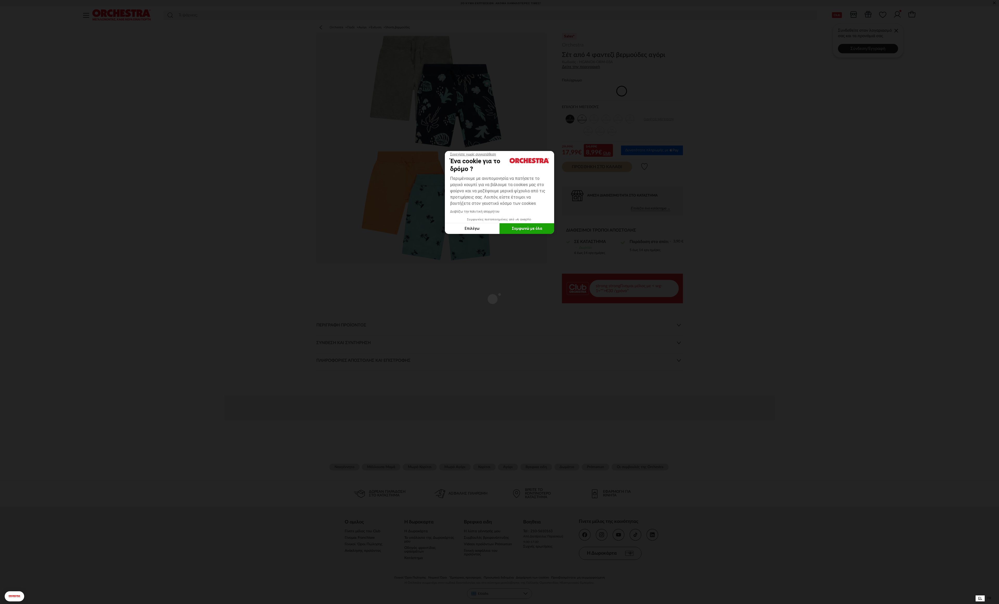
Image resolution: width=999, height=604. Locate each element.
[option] (989, 598)
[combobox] (980, 598)
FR (989, 598)
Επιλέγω (472, 228)
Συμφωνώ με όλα (527, 228)
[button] (14, 596)
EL (980, 598)
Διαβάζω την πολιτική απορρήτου (474, 211)
